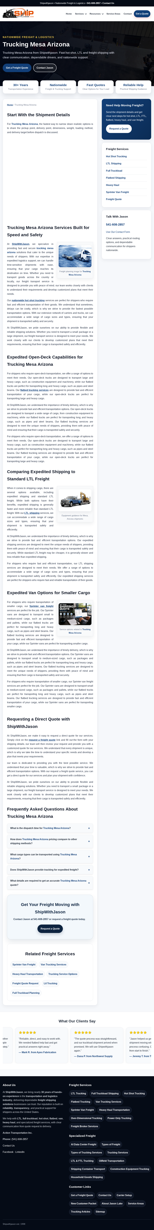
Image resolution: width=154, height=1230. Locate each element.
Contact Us (108, 3)
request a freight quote (42, 740)
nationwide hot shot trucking (28, 300)
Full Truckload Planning (26, 993)
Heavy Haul (112, 185)
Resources (95, 14)
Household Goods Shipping (87, 1177)
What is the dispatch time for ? (40, 828)
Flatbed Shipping (116, 178)
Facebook (8, 1152)
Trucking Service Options (62, 974)
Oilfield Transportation (111, 1161)
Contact (128, 14)
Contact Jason (45, 67)
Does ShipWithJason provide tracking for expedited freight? (44, 869)
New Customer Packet (83, 1203)
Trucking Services (117, 1152)
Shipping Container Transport (88, 1169)
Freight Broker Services (84, 1126)
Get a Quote (142, 13)
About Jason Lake (112, 1203)
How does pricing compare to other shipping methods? (43, 841)
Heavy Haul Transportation (27, 974)
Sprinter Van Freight (23, 964)
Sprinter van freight (41, 606)
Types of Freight (111, 1144)
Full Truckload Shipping (105, 1093)
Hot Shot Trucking (116, 156)
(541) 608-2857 (20, 1139)
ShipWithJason (20, 244)
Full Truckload (114, 170)
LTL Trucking (78, 1093)
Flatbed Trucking (80, 1101)
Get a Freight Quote (17, 67)
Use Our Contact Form (118, 232)
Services (79, 14)
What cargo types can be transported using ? (43, 856)
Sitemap (100, 1211)
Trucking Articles (80, 1211)
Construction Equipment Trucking (129, 1169)
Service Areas (113, 14)
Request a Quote (50, 928)
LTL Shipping (113, 163)
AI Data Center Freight (83, 1144)
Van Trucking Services (53, 964)
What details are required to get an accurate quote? (48, 882)
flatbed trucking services (34, 390)
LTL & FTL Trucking (82, 1161)
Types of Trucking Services (86, 1152)
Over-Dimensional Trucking (86, 1118)
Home (69, 14)
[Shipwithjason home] (18, 13)
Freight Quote (114, 199)
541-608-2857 (93, 3)
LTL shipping (31, 513)
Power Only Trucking (119, 1118)
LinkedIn (20, 1152)
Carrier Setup (124, 1195)
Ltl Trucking (50, 983)
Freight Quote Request (25, 983)
